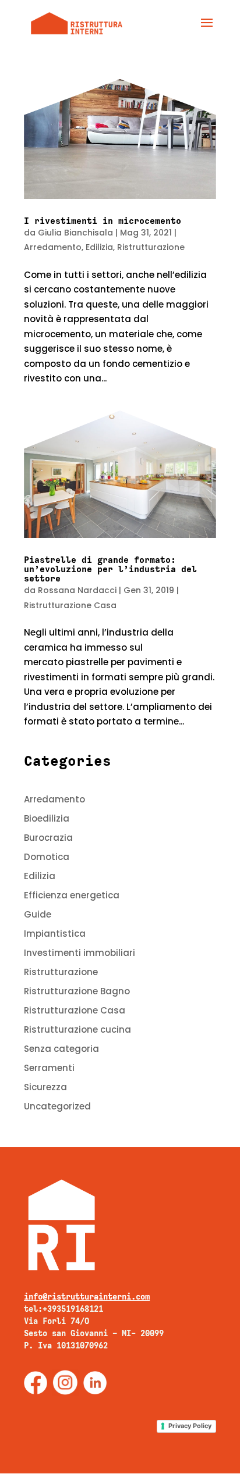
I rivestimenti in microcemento (102, 221)
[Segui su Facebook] (35, 1382)
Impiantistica (55, 933)
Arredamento (53, 247)
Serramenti (49, 1068)
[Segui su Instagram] (65, 1382)
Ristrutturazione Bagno (77, 991)
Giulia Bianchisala (75, 232)
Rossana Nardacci (77, 590)
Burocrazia (48, 837)
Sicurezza (45, 1087)
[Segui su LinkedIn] (95, 1382)
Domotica (46, 857)
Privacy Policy (189, 1426)
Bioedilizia (46, 818)
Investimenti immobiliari (79, 953)
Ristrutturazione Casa (70, 605)
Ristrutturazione (151, 247)
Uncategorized (57, 1106)
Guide (37, 914)
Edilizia (99, 247)
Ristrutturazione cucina (77, 1029)
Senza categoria (61, 1049)
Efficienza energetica (71, 895)
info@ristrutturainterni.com (87, 1296)
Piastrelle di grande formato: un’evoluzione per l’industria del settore (110, 569)
